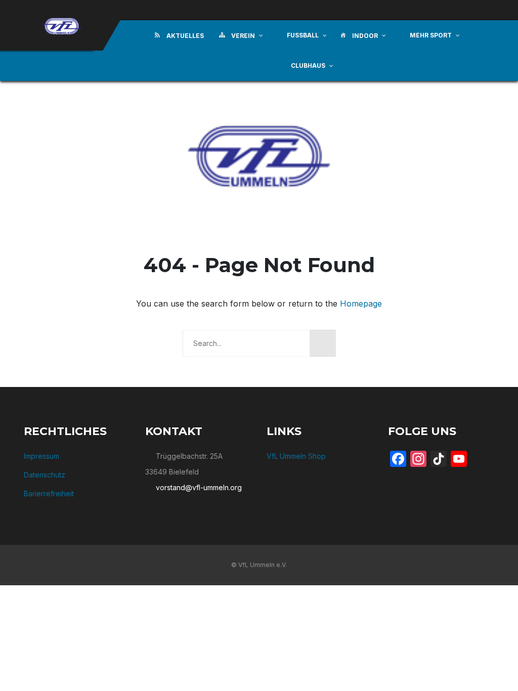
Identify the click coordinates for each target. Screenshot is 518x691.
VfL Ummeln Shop (296, 456)
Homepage (361, 303)
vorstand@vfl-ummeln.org (199, 487)
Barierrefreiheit (49, 493)
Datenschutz (44, 474)
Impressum (41, 456)
